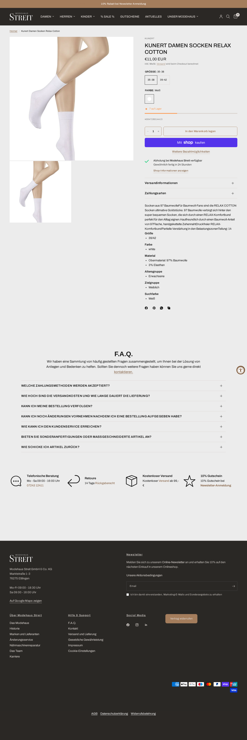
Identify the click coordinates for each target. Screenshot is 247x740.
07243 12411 (35, 485)
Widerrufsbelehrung (143, 713)
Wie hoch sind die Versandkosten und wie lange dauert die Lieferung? (85, 395)
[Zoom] (125, 45)
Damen (46, 16)
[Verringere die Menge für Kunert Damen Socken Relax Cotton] (148, 131)
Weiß (149, 99)
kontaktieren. (123, 372)
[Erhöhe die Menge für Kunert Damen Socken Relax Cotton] (158, 131)
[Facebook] (147, 308)
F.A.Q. (72, 622)
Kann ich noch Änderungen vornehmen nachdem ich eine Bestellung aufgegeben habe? (101, 416)
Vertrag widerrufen (181, 618)
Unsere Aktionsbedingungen (144, 575)
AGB (94, 713)
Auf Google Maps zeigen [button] (26, 600)
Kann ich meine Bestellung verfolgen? (57, 406)
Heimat (13, 31)
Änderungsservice (21, 639)
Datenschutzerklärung (114, 713)
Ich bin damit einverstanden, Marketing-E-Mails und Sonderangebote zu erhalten (176, 594)
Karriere (15, 656)
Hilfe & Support (79, 615)
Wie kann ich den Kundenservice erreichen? (61, 426)
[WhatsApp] (162, 308)
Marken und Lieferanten (24, 634)
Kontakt (73, 628)
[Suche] (228, 16)
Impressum (75, 645)
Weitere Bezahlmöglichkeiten (191, 151)
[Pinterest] (155, 308)
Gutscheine (129, 16)
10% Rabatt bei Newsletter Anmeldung (123, 4)
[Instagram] (139, 625)
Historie (14, 628)
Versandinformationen (161, 183)
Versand (161, 63)
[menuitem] (47, 16)
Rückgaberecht (105, 483)
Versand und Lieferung (82, 634)
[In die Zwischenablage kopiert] (169, 308)
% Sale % (107, 16)
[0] (234, 16)
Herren (66, 16)
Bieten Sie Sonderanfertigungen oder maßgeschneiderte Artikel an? (86, 436)
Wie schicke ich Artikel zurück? (50, 447)
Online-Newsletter (173, 562)
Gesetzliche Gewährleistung (85, 639)
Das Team (16, 650)
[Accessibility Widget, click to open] (240, 370)
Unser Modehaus (181, 16)
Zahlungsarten (155, 193)
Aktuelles (153, 16)
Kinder (86, 16)
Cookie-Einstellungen (81, 650)
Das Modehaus (19, 622)
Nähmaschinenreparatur (25, 645)
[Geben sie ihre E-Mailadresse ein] (233, 586)
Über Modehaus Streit (26, 615)
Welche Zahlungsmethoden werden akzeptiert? (65, 385)
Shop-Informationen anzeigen (170, 170)
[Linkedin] (149, 625)
